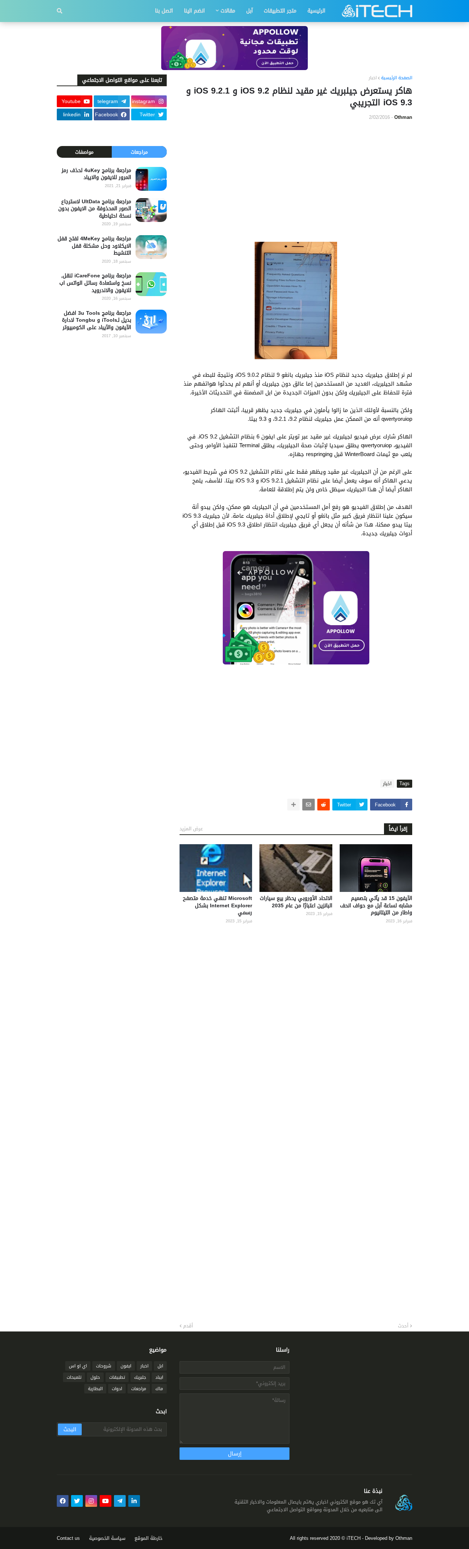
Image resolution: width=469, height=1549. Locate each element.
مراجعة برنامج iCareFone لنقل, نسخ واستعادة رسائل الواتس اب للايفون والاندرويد (95, 283)
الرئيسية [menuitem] (316, 11)
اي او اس (78, 1366)
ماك (159, 1389)
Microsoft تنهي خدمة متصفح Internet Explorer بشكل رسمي (217, 905)
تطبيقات (117, 1377)
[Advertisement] (296, 181)
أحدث (403, 1326)
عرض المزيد (191, 828)
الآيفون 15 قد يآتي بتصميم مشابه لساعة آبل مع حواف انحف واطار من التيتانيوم (376, 905)
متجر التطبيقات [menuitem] (280, 11)
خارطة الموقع (148, 1538)
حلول (95, 1377)
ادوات (117, 1389)
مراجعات (139, 152)
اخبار (373, 78)
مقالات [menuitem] (228, 11)
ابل (160, 1366)
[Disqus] (296, 1025)
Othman (403, 1538)
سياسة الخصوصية (107, 1538)
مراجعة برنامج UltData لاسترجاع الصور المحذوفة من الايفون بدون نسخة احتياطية (94, 209)
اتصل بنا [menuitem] (164, 11)
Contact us (68, 1538)
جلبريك (140, 1377)
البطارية (95, 1389)
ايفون (126, 1366)
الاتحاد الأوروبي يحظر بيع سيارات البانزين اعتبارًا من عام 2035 (296, 902)
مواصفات (84, 152)
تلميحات (74, 1377)
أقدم (188, 1326)
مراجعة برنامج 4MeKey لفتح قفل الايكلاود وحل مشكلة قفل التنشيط (94, 246)
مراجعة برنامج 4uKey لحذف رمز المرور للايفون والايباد (96, 174)
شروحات (103, 1366)
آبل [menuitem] (249, 11)
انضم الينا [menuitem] (194, 11)
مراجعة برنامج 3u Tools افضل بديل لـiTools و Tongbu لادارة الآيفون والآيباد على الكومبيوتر (96, 320)
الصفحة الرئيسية (396, 78)
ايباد (159, 1377)
